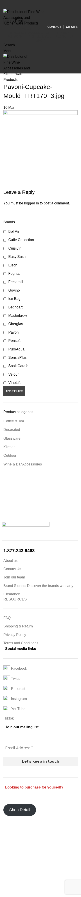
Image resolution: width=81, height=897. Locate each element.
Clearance (11, 594)
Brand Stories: (15, 586)
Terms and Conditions (20, 643)
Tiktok (8, 718)
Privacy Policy (14, 635)
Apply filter (14, 391)
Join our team (14, 577)
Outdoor (9, 455)
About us (10, 561)
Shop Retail (19, 810)
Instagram (18, 699)
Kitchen (9, 447)
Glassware (11, 438)
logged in (31, 203)
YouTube (17, 709)
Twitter (16, 678)
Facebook (18, 668)
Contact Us (12, 569)
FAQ (7, 618)
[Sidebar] (5, 823)
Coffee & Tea (13, 421)
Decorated (11, 430)
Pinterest (17, 689)
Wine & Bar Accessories (22, 464)
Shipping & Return (18, 626)
